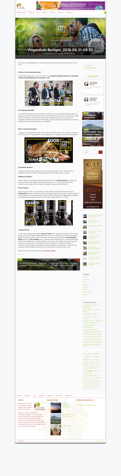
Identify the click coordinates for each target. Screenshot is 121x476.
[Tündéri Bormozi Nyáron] (93, 145)
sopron (91, 381)
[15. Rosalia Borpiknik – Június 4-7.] (85, 259)
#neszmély (85, 353)
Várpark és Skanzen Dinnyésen (92, 339)
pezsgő (98, 377)
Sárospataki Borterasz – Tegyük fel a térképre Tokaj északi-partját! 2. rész (64, 265)
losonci (84, 371)
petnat (90, 377)
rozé (92, 379)
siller (84, 381)
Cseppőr (85, 284)
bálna (91, 359)
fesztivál (96, 361)
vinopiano (93, 386)
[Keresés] (101, 152)
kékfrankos (90, 368)
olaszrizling (85, 377)
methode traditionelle (88, 375)
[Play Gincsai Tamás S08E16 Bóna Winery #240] (86, 99)
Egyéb (85, 287)
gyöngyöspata (93, 365)
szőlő (100, 381)
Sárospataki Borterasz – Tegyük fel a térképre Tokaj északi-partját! (33, 264)
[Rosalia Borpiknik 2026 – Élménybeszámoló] (85, 243)
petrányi (93, 377)
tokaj (91, 384)
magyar (89, 370)
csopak (89, 361)
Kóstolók (22, 254)
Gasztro (85, 289)
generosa (98, 363)
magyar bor (97, 371)
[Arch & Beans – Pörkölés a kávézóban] (85, 233)
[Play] (86, 83)
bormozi (86, 359)
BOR (38, 12)
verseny (84, 386)
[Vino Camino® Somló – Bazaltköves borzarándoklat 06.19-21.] (85, 238)
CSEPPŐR (44, 12)
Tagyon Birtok (86, 384)
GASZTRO (52, 12)
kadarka (97, 365)
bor (88, 356)
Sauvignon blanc (97, 379)
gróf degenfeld (86, 365)
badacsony (91, 353)
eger (93, 361)
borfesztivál (92, 356)
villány (88, 386)
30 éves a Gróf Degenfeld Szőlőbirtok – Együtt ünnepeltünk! (95, 248)
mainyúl (85, 373)
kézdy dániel (97, 368)
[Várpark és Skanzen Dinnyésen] (85, 264)
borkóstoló (97, 356)
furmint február (92, 363)
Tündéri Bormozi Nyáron (95, 226)
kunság (85, 368)
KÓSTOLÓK (61, 12)
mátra (95, 375)
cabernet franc (96, 359)
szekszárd (95, 381)
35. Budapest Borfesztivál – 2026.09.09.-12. (66, 405)
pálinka (84, 379)
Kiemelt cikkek (87, 292)
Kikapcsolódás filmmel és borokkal (92, 341)
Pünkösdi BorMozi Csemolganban (92, 334)
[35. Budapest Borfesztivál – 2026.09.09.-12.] (93, 119)
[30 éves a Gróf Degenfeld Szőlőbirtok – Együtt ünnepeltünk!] (85, 248)
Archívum (85, 279)
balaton (97, 353)
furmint (85, 364)
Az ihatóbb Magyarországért (87, 405)
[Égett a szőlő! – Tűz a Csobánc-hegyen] (93, 135)
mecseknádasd (89, 373)
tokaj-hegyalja (96, 384)
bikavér (84, 356)
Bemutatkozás (21, 12)
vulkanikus (97, 386)
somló (87, 381)
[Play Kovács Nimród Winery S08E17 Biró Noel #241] (86, 84)
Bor (84, 282)
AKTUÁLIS (31, 12)
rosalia (88, 379)
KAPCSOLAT (70, 12)
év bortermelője (92, 387)
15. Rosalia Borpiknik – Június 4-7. (92, 336)
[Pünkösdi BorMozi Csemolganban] (85, 254)
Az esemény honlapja (48, 250)
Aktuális (85, 277)
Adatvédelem (100, 441)
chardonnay (85, 361)
